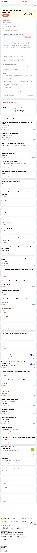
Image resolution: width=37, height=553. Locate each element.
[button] (4, 528)
